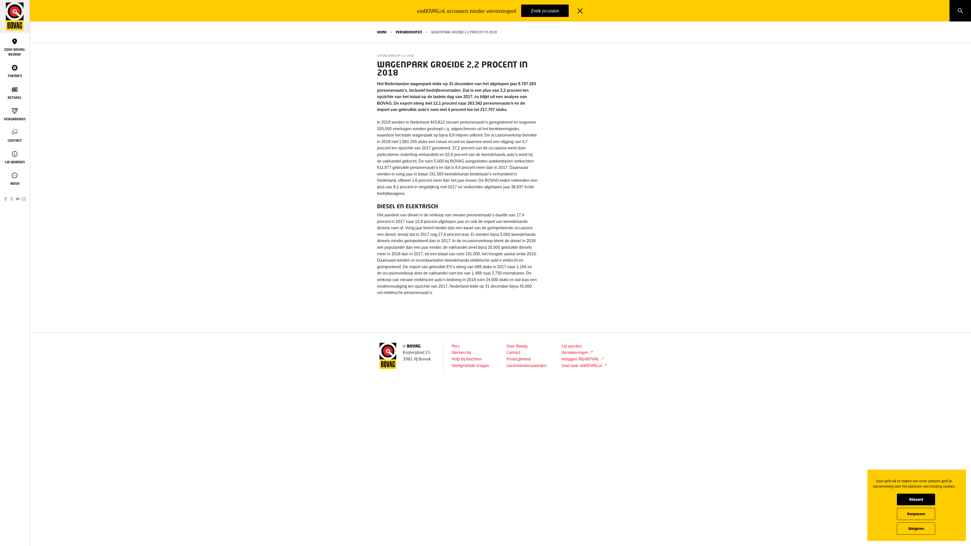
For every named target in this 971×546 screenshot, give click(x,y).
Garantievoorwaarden (526, 365)
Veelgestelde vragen (470, 365)
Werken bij (461, 352)
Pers (455, 346)
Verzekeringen (575, 352)
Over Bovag (516, 346)
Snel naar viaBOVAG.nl (582, 365)
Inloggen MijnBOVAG (580, 358)
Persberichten (409, 32)
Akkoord (916, 499)
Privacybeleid (518, 358)
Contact (513, 352)
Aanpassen (916, 514)
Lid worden (572, 346)
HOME (382, 32)
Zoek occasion (545, 10)
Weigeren (916, 528)
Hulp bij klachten (467, 358)
